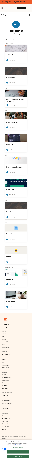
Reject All (18, 452)
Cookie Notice (18, 444)
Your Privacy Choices (18, 447)
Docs (8, 15)
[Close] (29, 442)
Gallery (3, 15)
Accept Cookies (18, 456)
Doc (7, 43)
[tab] (11, 40)
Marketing (12, 43)
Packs (13, 15)
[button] (22, 15)
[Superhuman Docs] (9, 8)
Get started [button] (21, 8)
